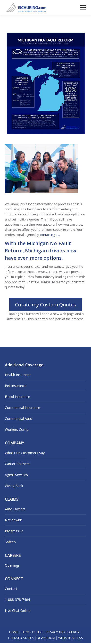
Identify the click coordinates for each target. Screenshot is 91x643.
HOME (13, 632)
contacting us (49, 234)
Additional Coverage (24, 364)
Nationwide (14, 520)
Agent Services (16, 474)
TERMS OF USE (31, 632)
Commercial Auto (18, 418)
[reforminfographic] (45, 84)
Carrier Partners (17, 463)
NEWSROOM (46, 637)
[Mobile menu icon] (82, 7)
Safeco (10, 542)
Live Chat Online (17, 610)
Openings (12, 565)
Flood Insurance (17, 396)
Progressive (14, 531)
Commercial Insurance (22, 407)
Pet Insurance (15, 385)
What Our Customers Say (25, 452)
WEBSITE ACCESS (70, 637)
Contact (11, 588)
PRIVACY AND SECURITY (62, 632)
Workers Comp (16, 429)
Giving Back (14, 485)
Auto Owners (15, 509)
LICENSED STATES (21, 637)
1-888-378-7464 (17, 599)
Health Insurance (18, 374)
